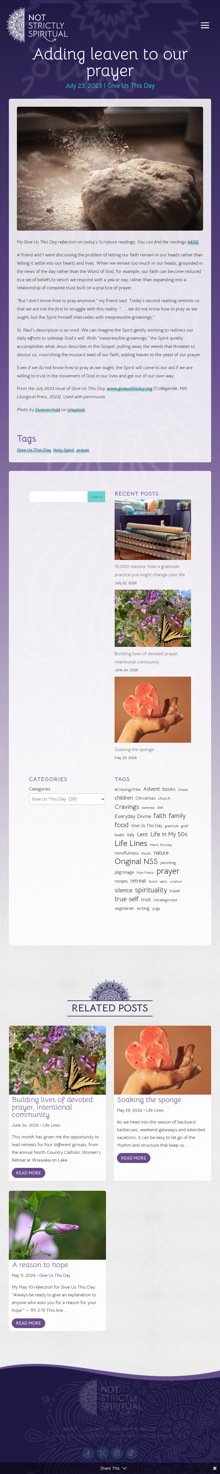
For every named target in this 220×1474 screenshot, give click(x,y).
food (122, 825)
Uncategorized (165, 900)
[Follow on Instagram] (117, 1453)
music (146, 853)
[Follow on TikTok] (131, 1453)
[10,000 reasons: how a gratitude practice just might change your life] (153, 531)
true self (127, 899)
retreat (138, 880)
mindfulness (127, 853)
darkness (148, 808)
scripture (176, 881)
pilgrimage (124, 872)
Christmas (145, 798)
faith (160, 816)
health (119, 835)
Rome (153, 881)
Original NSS (136, 861)
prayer (82, 450)
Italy (130, 834)
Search (97, 496)
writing (143, 908)
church (164, 798)
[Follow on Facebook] (88, 1453)
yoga (156, 908)
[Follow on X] (103, 1453)
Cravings (127, 807)
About (70, 1429)
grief (184, 826)
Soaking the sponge (134, 749)
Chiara (183, 789)
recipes (121, 881)
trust (146, 900)
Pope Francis (145, 873)
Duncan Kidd (47, 410)
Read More (28, 1173)
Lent (142, 834)
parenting (168, 862)
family (177, 816)
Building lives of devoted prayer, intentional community (52, 1107)
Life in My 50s (168, 834)
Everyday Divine (133, 816)
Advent (151, 789)
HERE (193, 242)
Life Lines (131, 843)
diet (160, 807)
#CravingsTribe (128, 789)
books (168, 789)
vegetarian (124, 908)
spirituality (151, 890)
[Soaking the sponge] (153, 711)
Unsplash (76, 410)
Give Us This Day (131, 86)
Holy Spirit (63, 450)
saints (163, 881)
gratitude (171, 826)
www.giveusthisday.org (129, 388)
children (124, 798)
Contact (93, 1429)
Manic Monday (161, 845)
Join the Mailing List (133, 1429)
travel (175, 890)
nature (161, 852)
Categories (39, 789)
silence (123, 890)
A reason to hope (40, 1264)
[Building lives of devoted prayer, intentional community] (153, 620)
